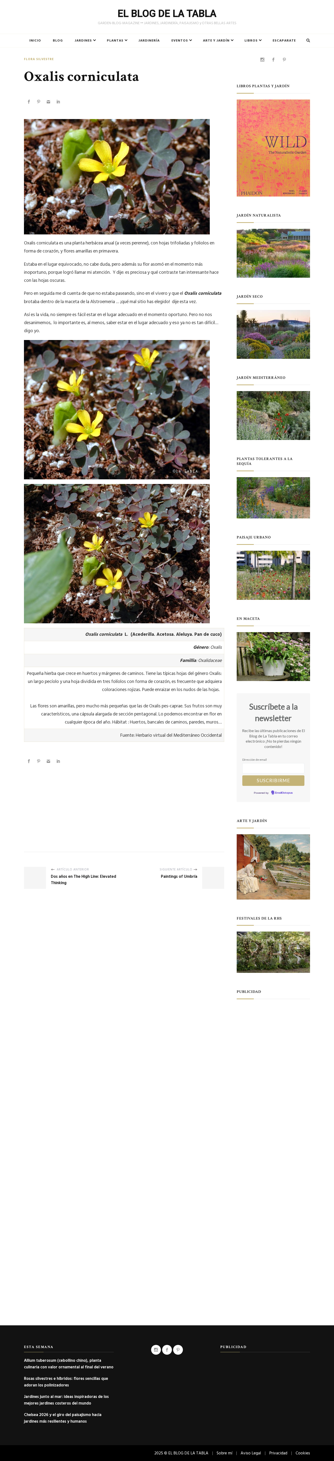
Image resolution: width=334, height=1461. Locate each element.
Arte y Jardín (216, 40)
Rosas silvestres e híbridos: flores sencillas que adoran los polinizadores (66, 1381)
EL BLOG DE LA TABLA (167, 13)
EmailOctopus (284, 793)
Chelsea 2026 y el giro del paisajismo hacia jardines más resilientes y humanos (62, 1418)
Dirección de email (254, 759)
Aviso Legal (251, 1453)
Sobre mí (224, 1453)
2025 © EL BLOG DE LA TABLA (181, 1453)
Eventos (179, 40)
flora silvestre (39, 59)
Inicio (35, 40)
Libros (251, 40)
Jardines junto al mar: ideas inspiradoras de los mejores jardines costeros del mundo (66, 1399)
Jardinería (149, 40)
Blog (58, 40)
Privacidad (278, 1453)
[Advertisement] (124, 803)
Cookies (303, 1453)
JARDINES (83, 40)
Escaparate (284, 40)
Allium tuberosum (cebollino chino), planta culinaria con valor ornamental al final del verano (68, 1363)
